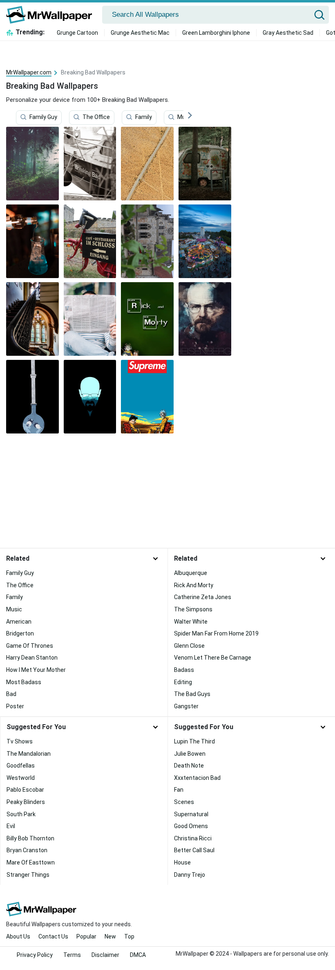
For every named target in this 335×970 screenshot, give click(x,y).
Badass (184, 670)
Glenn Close (189, 645)
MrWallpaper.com (28, 72)
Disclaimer (105, 955)
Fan (178, 789)
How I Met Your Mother (36, 670)
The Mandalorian (29, 753)
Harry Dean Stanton (32, 657)
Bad (11, 694)
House (182, 862)
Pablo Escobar (25, 789)
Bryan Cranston (27, 850)
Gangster (186, 706)
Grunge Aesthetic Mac (140, 32)
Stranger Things (28, 874)
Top (129, 936)
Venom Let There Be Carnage (212, 657)
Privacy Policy (35, 955)
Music (185, 117)
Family (143, 117)
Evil (11, 826)
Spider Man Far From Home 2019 (216, 633)
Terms (72, 955)
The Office (96, 117)
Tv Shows (20, 741)
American (18, 621)
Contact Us (53, 936)
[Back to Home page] (52, 15)
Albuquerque (190, 573)
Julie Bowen (189, 753)
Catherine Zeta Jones (202, 597)
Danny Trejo (189, 874)
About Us (18, 936)
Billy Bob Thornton (30, 838)
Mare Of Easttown (31, 862)
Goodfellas (21, 765)
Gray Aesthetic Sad (288, 32)
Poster (15, 706)
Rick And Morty (193, 585)
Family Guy (43, 117)
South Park (21, 814)
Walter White (191, 621)
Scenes (184, 802)
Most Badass (23, 682)
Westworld (21, 778)
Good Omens (191, 826)
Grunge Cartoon (77, 32)
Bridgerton (20, 633)
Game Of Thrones (29, 645)
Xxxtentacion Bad (197, 778)
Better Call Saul (194, 850)
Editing (183, 682)
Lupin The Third (194, 741)
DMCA (138, 955)
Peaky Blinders (26, 802)
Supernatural (191, 814)
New (110, 936)
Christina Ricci (193, 838)
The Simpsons (193, 609)
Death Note (189, 765)
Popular (86, 936)
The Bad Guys (192, 694)
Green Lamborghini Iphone (216, 32)
